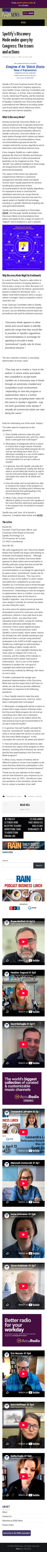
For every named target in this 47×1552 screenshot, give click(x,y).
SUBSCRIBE (7, 852)
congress (31, 796)
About (4, 1512)
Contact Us (6, 1516)
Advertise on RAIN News (12, 1520)
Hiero (18, 1549)
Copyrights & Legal (13, 796)
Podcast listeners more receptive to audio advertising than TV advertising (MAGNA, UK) (12, 827)
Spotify (39, 796)
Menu (23, 23)
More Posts (25, 810)
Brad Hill (28, 57)
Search (5, 861)
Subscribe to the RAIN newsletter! (16, 1533)
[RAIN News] (23, 12)
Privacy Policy (8, 1525)
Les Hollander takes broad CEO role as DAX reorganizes (35, 824)
